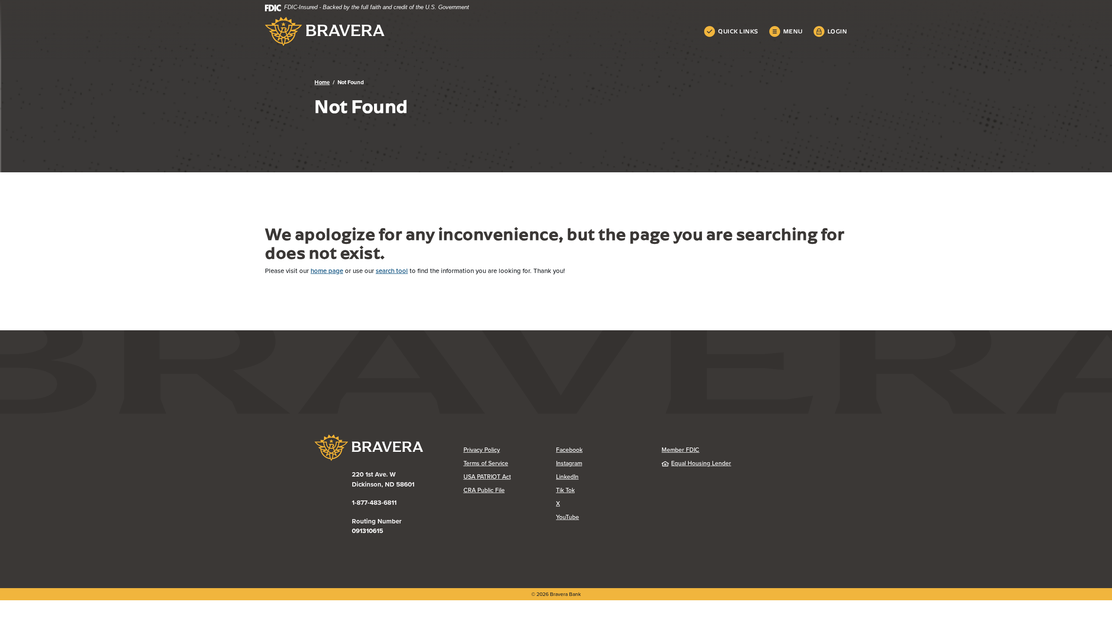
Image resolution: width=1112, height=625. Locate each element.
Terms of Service (485, 463)
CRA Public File (509, 490)
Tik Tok (600, 490)
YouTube (602, 517)
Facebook (602, 449)
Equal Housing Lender (701, 463)
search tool (392, 271)
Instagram (602, 463)
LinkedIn (602, 476)
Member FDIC (680, 449)
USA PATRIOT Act (487, 476)
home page (327, 271)
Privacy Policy (509, 449)
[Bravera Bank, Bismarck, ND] (324, 31)
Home (322, 82)
